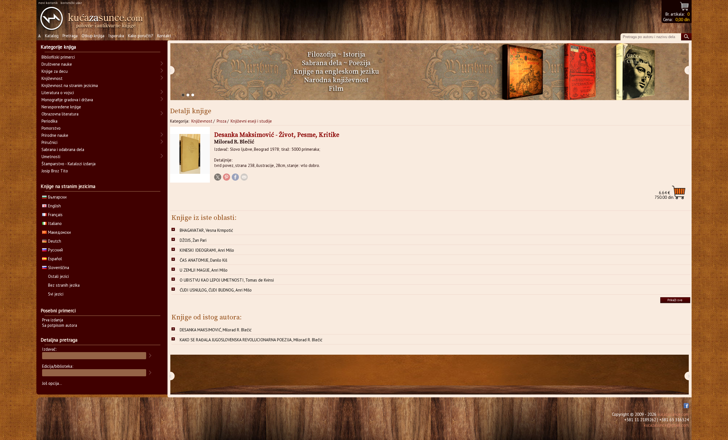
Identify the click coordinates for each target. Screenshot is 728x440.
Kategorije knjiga (58, 47)
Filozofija (321, 54)
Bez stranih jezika (64, 285)
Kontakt (164, 35)
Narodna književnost (336, 80)
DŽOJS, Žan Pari (193, 240)
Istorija (354, 54)
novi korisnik (48, 3)
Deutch (54, 241)
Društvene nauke (57, 64)
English (54, 205)
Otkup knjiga (93, 35)
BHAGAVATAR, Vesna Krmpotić (206, 230)
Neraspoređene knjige (61, 107)
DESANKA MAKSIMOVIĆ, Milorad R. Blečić (216, 329)
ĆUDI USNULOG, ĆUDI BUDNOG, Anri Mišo (216, 290)
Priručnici (49, 142)
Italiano (55, 223)
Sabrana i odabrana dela (63, 149)
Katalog (52, 35)
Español (55, 258)
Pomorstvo (51, 128)
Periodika (49, 121)
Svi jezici (55, 294)
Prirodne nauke (55, 135)
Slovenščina (58, 267)
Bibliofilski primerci (58, 57)
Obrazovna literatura (60, 114)
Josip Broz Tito (55, 170)
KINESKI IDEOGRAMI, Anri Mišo (207, 250)
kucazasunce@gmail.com (666, 425)
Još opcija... (52, 383)
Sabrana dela (322, 63)
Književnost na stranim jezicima (70, 85)
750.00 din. (664, 195)
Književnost (201, 121)
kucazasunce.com (673, 414)
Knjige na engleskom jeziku (336, 71)
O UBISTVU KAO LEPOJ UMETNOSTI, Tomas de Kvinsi (227, 280)
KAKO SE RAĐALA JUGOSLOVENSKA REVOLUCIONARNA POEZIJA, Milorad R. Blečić (251, 339)
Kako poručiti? (140, 35)
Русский (55, 250)
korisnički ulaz (71, 3)
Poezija (360, 63)
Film (336, 88)
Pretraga (70, 35)
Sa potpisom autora (59, 325)
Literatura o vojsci (58, 92)
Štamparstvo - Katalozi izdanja (69, 163)
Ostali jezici (58, 276)
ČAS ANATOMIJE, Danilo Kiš (203, 260)
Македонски (59, 232)
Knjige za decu (55, 71)
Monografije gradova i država (67, 99)
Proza (221, 121)
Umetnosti (51, 156)
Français (55, 214)
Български (57, 197)
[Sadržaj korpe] (684, 5)
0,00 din (682, 19)
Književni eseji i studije (251, 121)
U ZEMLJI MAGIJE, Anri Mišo (204, 270)
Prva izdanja (52, 320)
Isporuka (116, 35)
